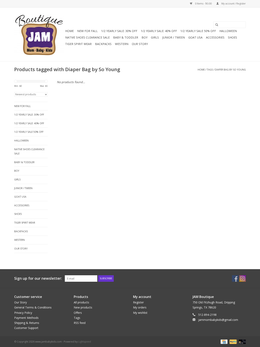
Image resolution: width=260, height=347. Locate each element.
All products (81, 302)
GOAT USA (195, 37)
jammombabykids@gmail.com (218, 320)
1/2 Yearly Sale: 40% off (159, 31)
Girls (155, 37)
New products (83, 307)
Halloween (228, 31)
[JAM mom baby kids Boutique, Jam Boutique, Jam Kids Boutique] (39, 34)
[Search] (215, 24)
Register (138, 302)
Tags (210, 69)
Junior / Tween (173, 37)
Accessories (215, 37)
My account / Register (233, 3)
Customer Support (26, 328)
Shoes (232, 37)
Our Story (140, 44)
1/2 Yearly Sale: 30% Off (119, 31)
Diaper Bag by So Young (230, 69)
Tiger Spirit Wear (78, 44)
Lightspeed (84, 341)
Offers (78, 313)
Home (69, 31)
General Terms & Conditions (33, 307)
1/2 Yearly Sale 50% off (198, 31)
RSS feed (80, 323)
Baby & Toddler (125, 37)
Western (121, 44)
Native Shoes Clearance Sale (87, 37)
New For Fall (87, 31)
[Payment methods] (223, 341)
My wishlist (140, 313)
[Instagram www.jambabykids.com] (242, 278)
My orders (139, 307)
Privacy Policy (23, 313)
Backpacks (103, 44)
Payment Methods (26, 318)
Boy (144, 37)
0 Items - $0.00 (203, 3)
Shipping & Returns (26, 323)
